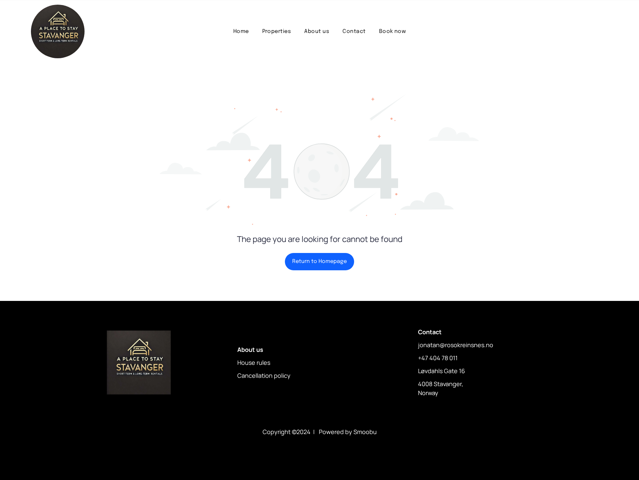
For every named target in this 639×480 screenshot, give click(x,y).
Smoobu (365, 432)
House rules (253, 362)
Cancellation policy (264, 375)
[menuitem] (241, 31)
